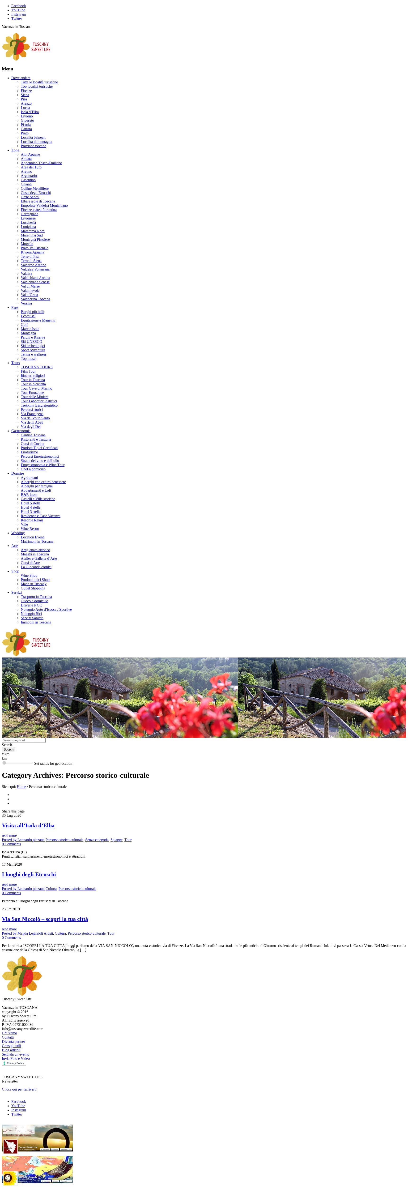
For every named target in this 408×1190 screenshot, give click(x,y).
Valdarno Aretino (33, 265)
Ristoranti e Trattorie (36, 439)
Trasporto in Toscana (36, 597)
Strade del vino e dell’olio (40, 461)
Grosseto (27, 120)
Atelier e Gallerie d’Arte (39, 558)
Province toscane (33, 146)
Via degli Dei (31, 427)
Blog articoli (11, 1050)
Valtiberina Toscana (35, 299)
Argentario (29, 176)
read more (9, 835)
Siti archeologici (33, 346)
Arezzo (26, 103)
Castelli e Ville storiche (38, 499)
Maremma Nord (33, 231)
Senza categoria (97, 840)
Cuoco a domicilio (34, 601)
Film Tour (28, 371)
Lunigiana (28, 227)
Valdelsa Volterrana (35, 269)
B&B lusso (29, 495)
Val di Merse (30, 286)
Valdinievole (30, 290)
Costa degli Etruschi (36, 193)
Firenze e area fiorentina (39, 210)
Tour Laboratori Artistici (39, 401)
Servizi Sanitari (32, 618)
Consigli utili (11, 1046)
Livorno (27, 116)
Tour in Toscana (33, 380)
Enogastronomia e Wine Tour (42, 465)
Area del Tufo (31, 167)
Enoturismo (29, 452)
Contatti (8, 1037)
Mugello (27, 244)
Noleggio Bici (31, 614)
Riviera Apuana (32, 252)
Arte (14, 546)
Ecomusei (28, 316)
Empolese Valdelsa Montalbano (44, 205)
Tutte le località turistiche (39, 82)
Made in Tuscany (34, 584)
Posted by (23, 840)
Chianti (26, 184)
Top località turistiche (37, 86)
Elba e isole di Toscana (38, 201)
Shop (15, 571)
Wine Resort (30, 529)
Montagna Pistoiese (35, 239)
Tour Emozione (32, 393)
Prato (25, 133)
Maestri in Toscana (35, 554)
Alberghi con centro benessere (43, 482)
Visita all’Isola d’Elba (28, 825)
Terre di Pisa (30, 256)
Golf (24, 324)
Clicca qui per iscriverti (19, 1089)
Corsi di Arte (30, 563)
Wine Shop (29, 575)
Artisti (48, 933)
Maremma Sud (32, 235)
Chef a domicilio (33, 469)
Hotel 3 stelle (30, 512)
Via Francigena (32, 414)
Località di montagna (36, 142)
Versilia (26, 303)
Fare (14, 307)
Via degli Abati (32, 422)
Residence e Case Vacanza (40, 516)
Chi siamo (9, 1033)
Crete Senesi (30, 197)
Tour (128, 840)
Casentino (28, 180)
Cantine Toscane (33, 435)
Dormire (17, 473)
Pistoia (26, 125)
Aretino (26, 171)
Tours (15, 363)
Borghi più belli (32, 312)
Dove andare (20, 78)
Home (21, 787)
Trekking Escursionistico (39, 405)
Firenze (26, 91)
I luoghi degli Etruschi (29, 874)
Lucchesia (28, 222)
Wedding (18, 533)
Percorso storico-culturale (64, 840)
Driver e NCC (31, 605)
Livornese (28, 218)
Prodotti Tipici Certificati (39, 448)
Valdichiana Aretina (35, 278)
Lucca (25, 108)
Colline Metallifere (35, 188)
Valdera (26, 273)
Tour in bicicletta (33, 384)
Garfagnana (29, 214)
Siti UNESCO (31, 341)
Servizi (16, 592)
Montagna (28, 333)
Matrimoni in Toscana (37, 541)
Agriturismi (29, 478)
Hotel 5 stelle (30, 503)
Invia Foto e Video (16, 1059)
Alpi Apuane (30, 154)
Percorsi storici (32, 410)
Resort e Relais (32, 520)
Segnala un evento (15, 1054)
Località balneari (33, 137)
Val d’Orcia (29, 295)
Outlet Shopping (33, 588)
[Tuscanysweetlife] (26, 60)
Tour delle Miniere (34, 397)
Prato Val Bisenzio (34, 248)
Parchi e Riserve (33, 337)
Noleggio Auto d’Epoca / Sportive (46, 609)
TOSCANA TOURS (37, 367)
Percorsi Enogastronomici (40, 456)
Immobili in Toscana (36, 622)
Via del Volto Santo (35, 418)
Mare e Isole (30, 329)
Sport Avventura (33, 350)
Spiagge (116, 840)
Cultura (51, 889)
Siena (25, 95)
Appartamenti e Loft (36, 490)
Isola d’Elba (30, 112)
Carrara (26, 129)
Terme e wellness (34, 354)
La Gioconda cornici (36, 567)
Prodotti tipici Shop (35, 580)
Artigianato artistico (35, 550)
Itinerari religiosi (33, 376)
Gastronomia (20, 431)
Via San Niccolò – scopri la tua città (45, 919)
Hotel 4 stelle (30, 507)
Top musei (28, 359)
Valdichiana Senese (35, 282)
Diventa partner (13, 1042)
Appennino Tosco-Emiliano (41, 163)
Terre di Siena (31, 261)
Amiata (26, 159)
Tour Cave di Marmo (36, 388)
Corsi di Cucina (32, 444)
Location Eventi (33, 537)
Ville (24, 524)
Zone (15, 150)
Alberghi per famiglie (37, 486)
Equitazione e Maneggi (38, 320)
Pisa (24, 99)
